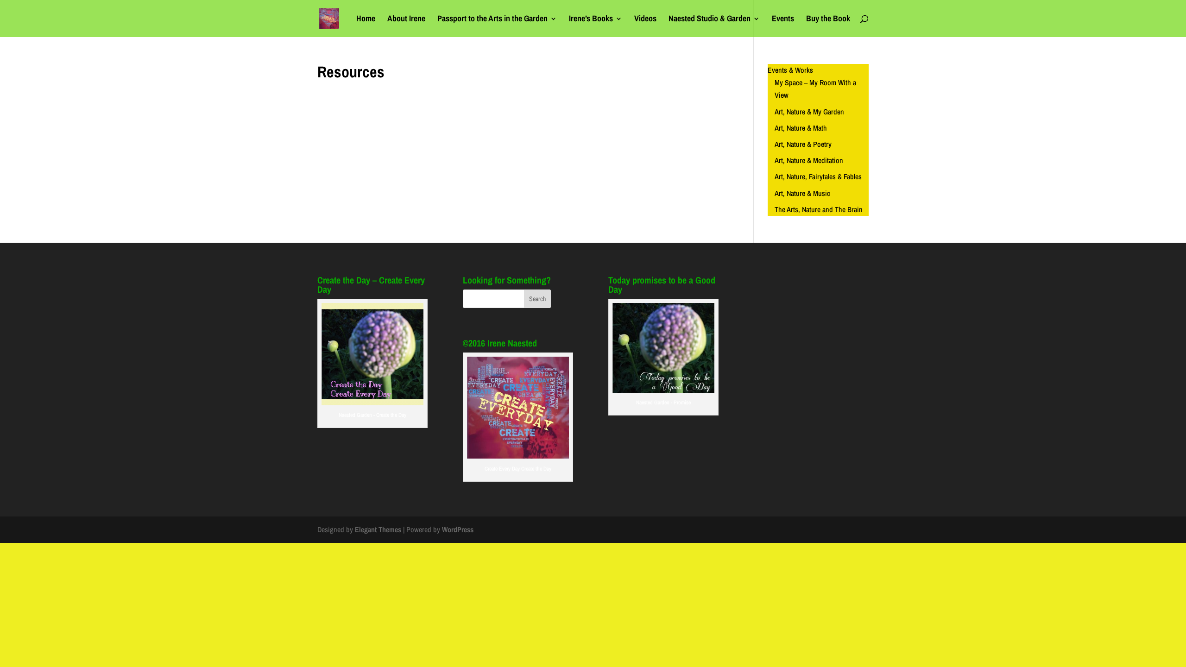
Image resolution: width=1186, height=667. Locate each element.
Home (365, 19)
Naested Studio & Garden (710, 19)
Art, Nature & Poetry (803, 144)
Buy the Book (828, 19)
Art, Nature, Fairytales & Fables (818, 176)
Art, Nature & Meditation (809, 160)
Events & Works (790, 70)
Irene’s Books (591, 19)
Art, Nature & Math (801, 128)
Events (783, 19)
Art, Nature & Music (802, 193)
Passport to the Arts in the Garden (492, 19)
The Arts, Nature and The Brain (819, 209)
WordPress (457, 529)
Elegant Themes (378, 529)
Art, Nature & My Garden (809, 112)
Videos (645, 19)
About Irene (406, 19)
